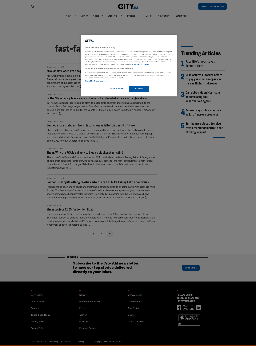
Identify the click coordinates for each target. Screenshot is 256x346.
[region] (129, 65)
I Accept (139, 89)
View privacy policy (140, 64)
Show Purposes (117, 88)
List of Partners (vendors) (96, 81)
